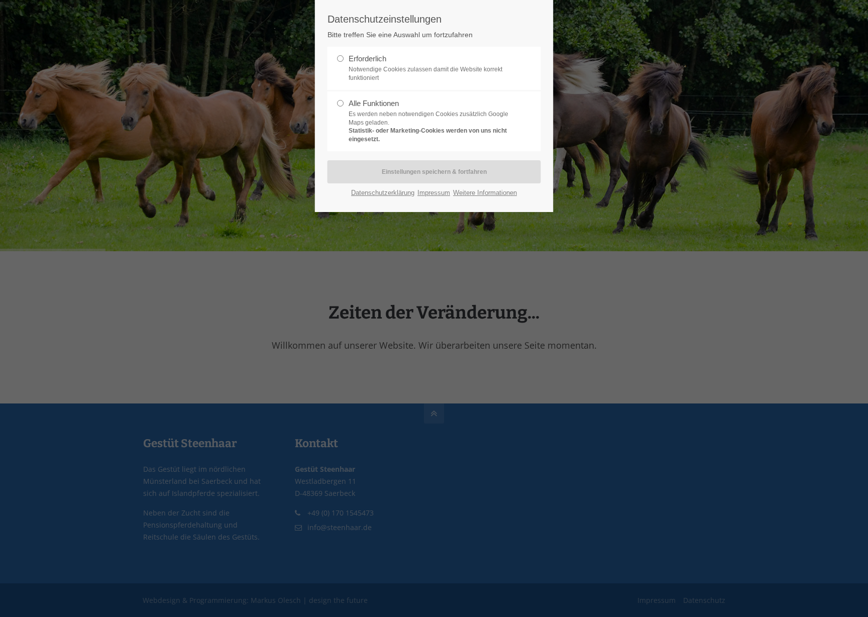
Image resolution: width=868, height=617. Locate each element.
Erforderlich (425, 67)
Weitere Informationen (485, 192)
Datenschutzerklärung (382, 192)
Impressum (433, 192)
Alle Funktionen (428, 121)
